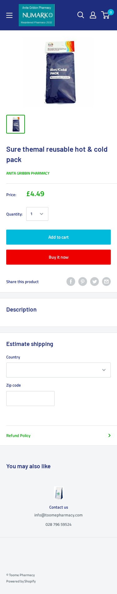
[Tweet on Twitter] (94, 281)
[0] (106, 15)
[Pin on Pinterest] (82, 281)
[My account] (93, 15)
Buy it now (59, 257)
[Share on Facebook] (70, 281)
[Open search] (80, 15)
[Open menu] (9, 15)
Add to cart (58, 237)
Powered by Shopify (21, 581)
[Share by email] (106, 281)
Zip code (13, 385)
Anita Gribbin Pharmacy (28, 173)
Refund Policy (18, 435)
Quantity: (14, 214)
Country (13, 357)
